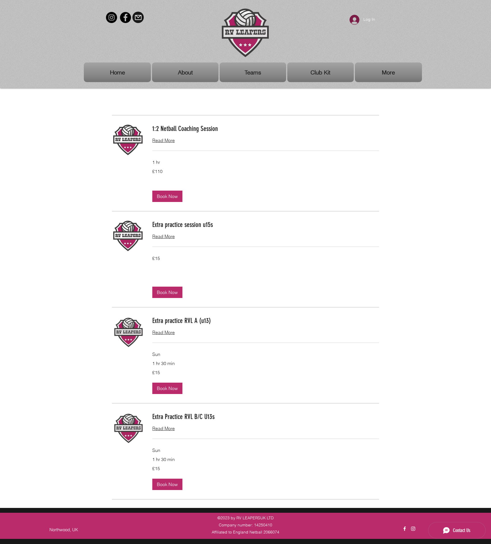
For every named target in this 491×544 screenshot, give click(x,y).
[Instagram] (111, 17)
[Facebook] (125, 17)
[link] (265, 129)
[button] (167, 196)
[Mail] (138, 17)
